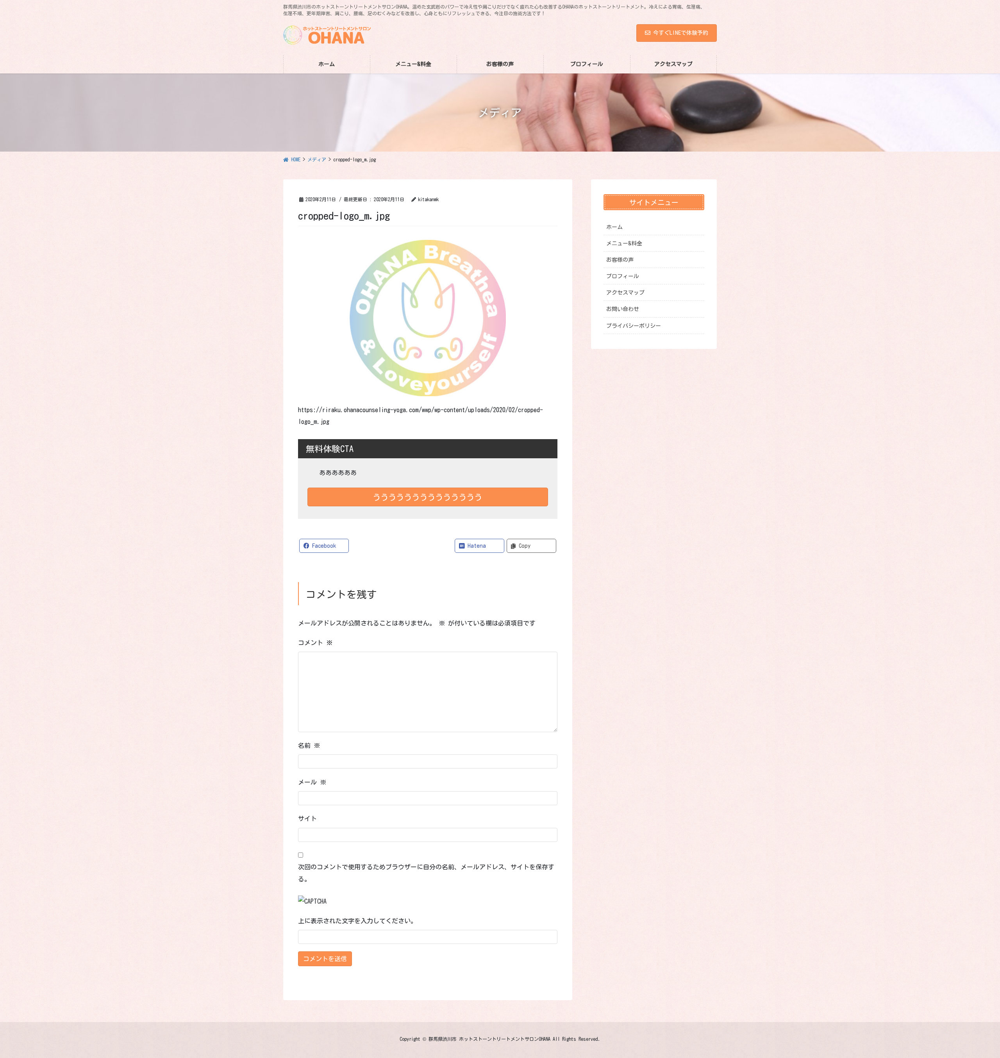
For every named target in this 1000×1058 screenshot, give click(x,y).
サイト (307, 818)
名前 (309, 745)
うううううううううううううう (427, 497)
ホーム (614, 227)
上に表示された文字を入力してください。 (357, 921)
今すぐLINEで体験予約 (680, 33)
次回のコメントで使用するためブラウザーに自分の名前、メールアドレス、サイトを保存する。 (426, 873)
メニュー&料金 (624, 243)
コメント (315, 643)
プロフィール (622, 276)
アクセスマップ (625, 292)
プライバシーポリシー (633, 326)
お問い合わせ (622, 309)
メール (312, 782)
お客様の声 (620, 260)
